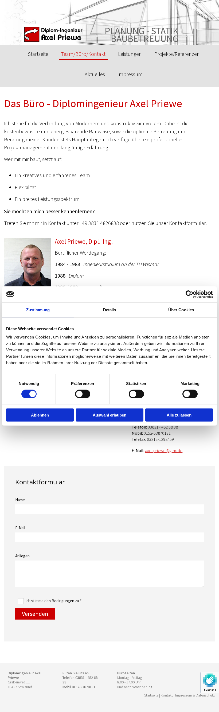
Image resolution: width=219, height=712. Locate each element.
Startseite (38, 53)
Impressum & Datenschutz (195, 695)
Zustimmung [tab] (38, 309)
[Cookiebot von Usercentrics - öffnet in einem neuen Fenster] (189, 294)
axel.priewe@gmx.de (163, 450)
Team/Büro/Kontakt (83, 53)
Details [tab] (109, 309)
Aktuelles (95, 74)
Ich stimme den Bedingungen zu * (53, 600)
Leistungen (130, 53)
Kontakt (167, 695)
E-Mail (20, 527)
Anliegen (22, 555)
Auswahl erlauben (109, 415)
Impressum (130, 74)
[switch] (82, 394)
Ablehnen (40, 415)
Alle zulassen (179, 415)
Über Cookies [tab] (181, 309)
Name (20, 499)
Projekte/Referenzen (177, 53)
